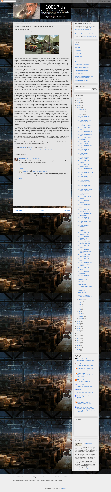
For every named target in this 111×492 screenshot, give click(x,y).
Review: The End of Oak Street (85, 365)
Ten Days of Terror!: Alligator (83, 259)
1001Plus (77, 44)
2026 (78, 98)
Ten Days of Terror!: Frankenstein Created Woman (84, 251)
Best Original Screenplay (82, 67)
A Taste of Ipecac (82, 380)
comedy (20, 150)
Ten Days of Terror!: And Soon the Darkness (84, 186)
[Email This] (39, 147)
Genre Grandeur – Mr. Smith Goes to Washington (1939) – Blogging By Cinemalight (86, 410)
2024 (78, 102)
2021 (78, 321)
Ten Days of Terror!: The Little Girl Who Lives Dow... (85, 181)
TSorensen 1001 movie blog (85, 368)
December (82, 109)
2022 (78, 107)
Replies (22, 168)
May (80, 309)
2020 (78, 324)
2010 (78, 347)
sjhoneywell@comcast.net (89, 36)
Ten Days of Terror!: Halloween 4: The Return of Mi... (83, 238)
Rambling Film (81, 363)
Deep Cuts (81, 281)
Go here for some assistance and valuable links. (85, 28)
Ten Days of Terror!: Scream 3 (83, 229)
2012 (78, 342)
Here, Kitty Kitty (82, 284)
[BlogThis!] (41, 147)
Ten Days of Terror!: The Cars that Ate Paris (85, 177)
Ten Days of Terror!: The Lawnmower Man (85, 255)
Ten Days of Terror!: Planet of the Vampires (85, 210)
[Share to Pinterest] (46, 147)
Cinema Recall (81, 373)
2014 (78, 338)
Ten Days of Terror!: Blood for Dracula (85, 222)
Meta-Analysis (82, 292)
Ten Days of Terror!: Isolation (83, 193)
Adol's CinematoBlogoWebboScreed (85, 390)
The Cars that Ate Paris (46, 150)
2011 (78, 345)
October (81, 114)
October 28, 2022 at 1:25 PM (39, 171)
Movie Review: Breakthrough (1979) (86, 360)
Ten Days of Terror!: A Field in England (84, 142)
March (80, 313)
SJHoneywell (26, 171)
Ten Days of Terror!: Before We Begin (83, 276)
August (81, 302)
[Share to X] (42, 147)
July (80, 304)
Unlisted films (78, 50)
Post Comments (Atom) (46, 216)
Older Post (66, 210)
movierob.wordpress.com (84, 407)
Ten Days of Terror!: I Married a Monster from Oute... (85, 206)
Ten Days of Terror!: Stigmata (83, 154)
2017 (78, 331)
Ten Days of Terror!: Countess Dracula (83, 218)
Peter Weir (29, 150)
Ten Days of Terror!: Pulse (85, 131)
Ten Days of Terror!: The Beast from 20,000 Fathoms (85, 264)
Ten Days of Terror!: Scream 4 (83, 225)
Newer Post (18, 210)
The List (77, 47)
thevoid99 (21, 158)
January (81, 318)
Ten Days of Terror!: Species (83, 201)
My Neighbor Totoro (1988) (83, 370)
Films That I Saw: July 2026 (84, 403)
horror (24, 150)
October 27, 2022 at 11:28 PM (31, 158)
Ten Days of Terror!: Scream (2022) (83, 165)
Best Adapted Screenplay (82, 64)
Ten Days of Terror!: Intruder (83, 161)
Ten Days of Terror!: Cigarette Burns (83, 157)
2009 (78, 350)
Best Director (78, 56)
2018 (78, 328)
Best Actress (78, 62)
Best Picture (78, 53)
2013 (78, 340)
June (80, 306)
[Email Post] (36, 147)
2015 (78, 335)
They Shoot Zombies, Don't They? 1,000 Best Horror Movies (84, 76)
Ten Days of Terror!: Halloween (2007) (83, 233)
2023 (78, 105)
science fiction (36, 150)
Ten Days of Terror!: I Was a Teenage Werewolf (85, 124)
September (82, 299)
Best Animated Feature (81, 70)
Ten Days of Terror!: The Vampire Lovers (85, 214)
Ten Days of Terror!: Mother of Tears (83, 150)
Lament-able (81, 290)
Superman (79, 398)
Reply (20, 164)
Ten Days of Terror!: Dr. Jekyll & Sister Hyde (84, 242)
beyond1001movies (83, 384)
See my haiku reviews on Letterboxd (85, 34)
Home (42, 210)
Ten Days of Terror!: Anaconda (83, 272)
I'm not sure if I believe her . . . (84, 381)
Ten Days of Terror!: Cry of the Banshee (84, 121)
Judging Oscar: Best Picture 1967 (85, 392)
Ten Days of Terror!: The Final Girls (85, 128)
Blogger (64, 488)
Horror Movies (79, 73)
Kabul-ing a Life (82, 279)
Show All (95, 413)
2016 (78, 333)
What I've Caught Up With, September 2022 (85, 295)
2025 (78, 100)
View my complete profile (82, 469)
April (80, 311)
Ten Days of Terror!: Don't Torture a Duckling (85, 190)
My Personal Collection (81, 80)
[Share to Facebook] (44, 147)
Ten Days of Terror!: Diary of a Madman (85, 138)
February (81, 316)
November (82, 112)
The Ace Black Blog (83, 358)
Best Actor (78, 59)
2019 (78, 326)
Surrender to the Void (83, 402)
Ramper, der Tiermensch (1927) (85, 386)
